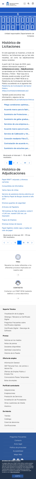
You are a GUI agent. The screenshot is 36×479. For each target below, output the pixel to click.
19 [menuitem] (28, 243)
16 (15, 243)
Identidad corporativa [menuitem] (12, 350)
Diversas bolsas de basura (12, 224)
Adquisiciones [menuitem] (9, 390)
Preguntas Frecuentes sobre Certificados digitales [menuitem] (15, 323)
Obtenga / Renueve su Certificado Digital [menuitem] (17, 318)
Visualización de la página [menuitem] (14, 314)
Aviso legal (18, 444)
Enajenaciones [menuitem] (9, 393)
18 (24, 243)
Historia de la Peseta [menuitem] (12, 353)
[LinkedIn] (14, 460)
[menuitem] (18, 309)
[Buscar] (28, 3)
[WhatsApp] (22, 460)
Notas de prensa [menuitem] (10, 343)
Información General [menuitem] (12, 363)
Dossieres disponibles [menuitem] (12, 347)
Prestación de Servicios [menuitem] (13, 396)
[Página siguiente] (29, 163)
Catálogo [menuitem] (7, 419)
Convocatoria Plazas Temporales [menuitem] (16, 377)
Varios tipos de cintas (10, 190)
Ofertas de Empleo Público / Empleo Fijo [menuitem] (15, 373)
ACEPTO (17, 476)
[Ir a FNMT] (12, 4)
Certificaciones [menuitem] (10, 425)
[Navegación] (3, 3)
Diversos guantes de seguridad (14, 203)
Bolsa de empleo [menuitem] (10, 380)
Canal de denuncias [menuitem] (11, 422)
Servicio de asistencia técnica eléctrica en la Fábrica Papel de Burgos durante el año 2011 (18, 196)
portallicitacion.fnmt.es (25, 100)
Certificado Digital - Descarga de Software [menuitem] (16, 329)
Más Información (15, 472)
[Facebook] (18, 460)
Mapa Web (18, 454)
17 (20, 243)
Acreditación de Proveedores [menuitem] (15, 400)
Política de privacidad (18, 447)
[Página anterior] (4, 242)
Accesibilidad (18, 451)
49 (25, 163)
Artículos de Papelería (10, 207)
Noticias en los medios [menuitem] (12, 340)
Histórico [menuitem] (7, 406)
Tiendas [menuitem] (7, 416)
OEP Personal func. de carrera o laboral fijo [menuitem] (16, 367)
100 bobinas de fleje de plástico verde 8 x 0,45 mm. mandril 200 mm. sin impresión (17, 213)
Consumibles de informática (12, 186)
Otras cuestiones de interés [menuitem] (14, 403)
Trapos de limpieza (9, 220)
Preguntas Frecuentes (18, 437)
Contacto (18, 440)
